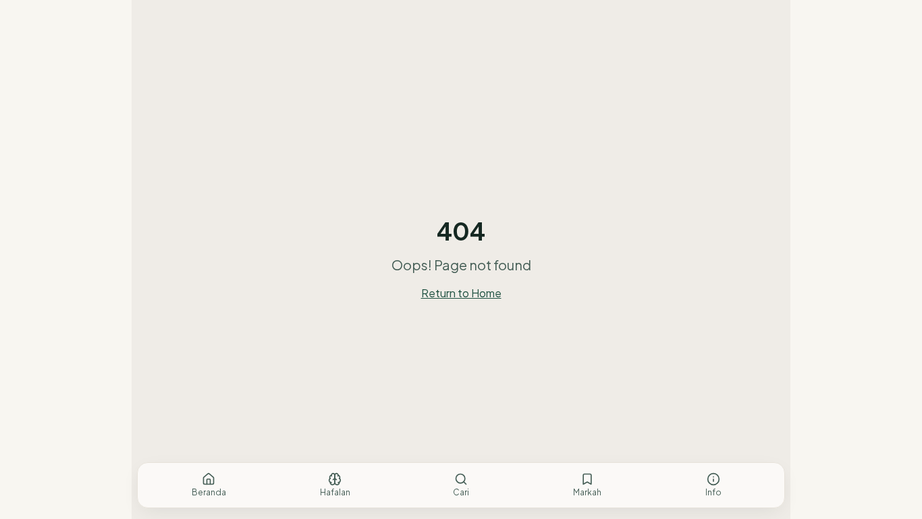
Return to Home (461, 293)
